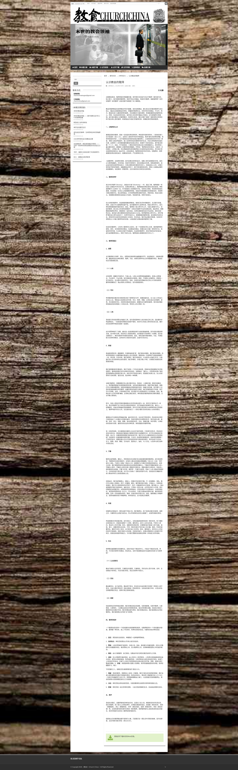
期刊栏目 (113, 76)
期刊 (133, 86)
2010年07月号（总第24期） (123, 86)
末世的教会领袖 (79, 111)
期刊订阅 (106, 3)
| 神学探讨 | (122, 76)
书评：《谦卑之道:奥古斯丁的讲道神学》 (87, 152)
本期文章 (84, 67)
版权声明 (100, 3)
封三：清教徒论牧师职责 (82, 157)
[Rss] (165, 767)
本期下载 (95, 67)
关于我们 (93, 3)
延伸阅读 (136, 67)
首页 (88, 3)
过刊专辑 (126, 67)
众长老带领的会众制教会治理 (83, 139)
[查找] (166, 3)
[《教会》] (119, 14)
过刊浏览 (105, 67)
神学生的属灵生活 (80, 127)
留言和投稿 (113, 3)
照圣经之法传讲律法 (80, 122)
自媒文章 (147, 67)
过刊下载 (116, 67)
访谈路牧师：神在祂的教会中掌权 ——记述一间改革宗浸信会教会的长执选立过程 (87, 145)
